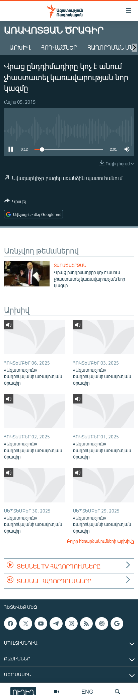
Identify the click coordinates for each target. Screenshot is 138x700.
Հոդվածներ (59, 47)
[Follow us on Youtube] (40, 623)
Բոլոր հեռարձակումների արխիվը (100, 541)
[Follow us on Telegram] (56, 623)
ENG (87, 691)
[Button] (15, 203)
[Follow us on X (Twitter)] (25, 623)
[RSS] (86, 623)
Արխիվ (19, 47)
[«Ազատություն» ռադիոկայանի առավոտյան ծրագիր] (34, 337)
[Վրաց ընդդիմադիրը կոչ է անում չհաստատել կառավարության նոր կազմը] (27, 273)
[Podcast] (101, 623)
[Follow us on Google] (117, 623)
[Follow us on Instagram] (71, 623)
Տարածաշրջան (70, 265)
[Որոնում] (118, 691)
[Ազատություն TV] (57, 691)
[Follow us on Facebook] (10, 623)
